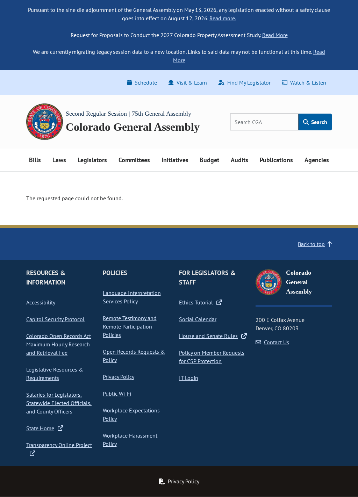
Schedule (146, 82)
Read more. (222, 18)
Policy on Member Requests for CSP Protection (211, 357)
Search (318, 121)
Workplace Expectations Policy (131, 414)
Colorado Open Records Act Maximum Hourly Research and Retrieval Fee (58, 344)
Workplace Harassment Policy (130, 439)
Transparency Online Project (59, 444)
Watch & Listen (308, 82)
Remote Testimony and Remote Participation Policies (130, 326)
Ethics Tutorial (196, 302)
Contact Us (276, 342)
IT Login (188, 377)
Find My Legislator (249, 82)
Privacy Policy (118, 376)
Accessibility (40, 302)
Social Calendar (197, 319)
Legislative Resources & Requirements (54, 373)
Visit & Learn (192, 82)
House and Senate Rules (208, 335)
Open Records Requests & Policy (134, 355)
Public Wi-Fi (117, 393)
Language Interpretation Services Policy (132, 297)
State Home (40, 428)
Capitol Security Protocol (55, 319)
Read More (275, 34)
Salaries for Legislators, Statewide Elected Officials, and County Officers (59, 403)
